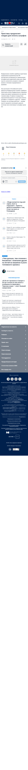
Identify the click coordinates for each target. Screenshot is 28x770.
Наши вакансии (6, 354)
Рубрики (4, 334)
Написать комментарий (9, 45)
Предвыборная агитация (9, 361)
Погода (21, 20)
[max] (15, 379)
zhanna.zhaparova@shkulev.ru (9, 407)
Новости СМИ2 (5, 191)
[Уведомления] (22, 23)
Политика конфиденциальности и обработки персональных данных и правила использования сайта (14, 429)
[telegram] (8, 379)
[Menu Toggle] (2, 23)
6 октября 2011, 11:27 (5, 39)
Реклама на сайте (6, 338)
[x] (19, 379)
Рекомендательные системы (14, 423)
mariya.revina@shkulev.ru (9, 410)
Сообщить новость (7, 330)
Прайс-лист (5, 342)
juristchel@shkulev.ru (16, 401)
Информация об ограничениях (14, 419)
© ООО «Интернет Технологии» (14, 445)
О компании (5, 346)
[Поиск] (19, 23)
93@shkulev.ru (21, 399)
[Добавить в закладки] (21, 44)
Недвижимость (5, 20)
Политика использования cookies (14, 421)
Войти (6, 182)
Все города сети (6, 369)
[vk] (12, 379)
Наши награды (5, 350)
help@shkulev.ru (17, 402)
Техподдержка (6, 358)
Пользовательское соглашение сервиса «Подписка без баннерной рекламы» (14, 426)
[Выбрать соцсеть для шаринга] (25, 44)
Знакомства (14, 20)
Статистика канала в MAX (9, 365)
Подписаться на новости (9, 327)
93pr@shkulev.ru (22, 416)
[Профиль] (26, 23)
